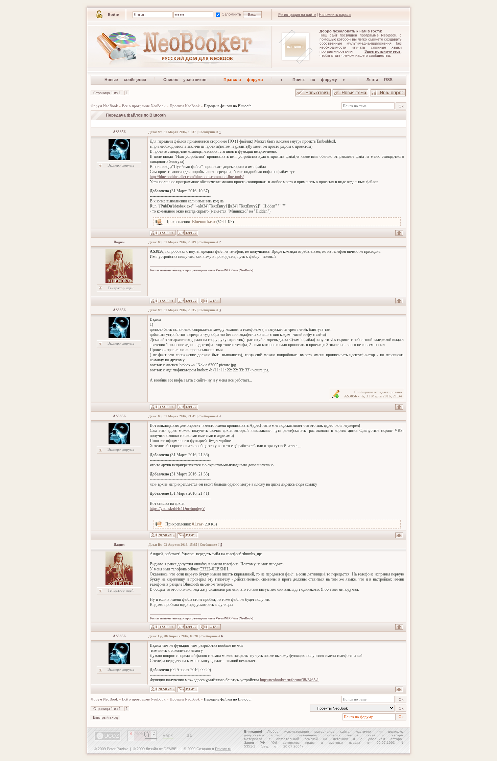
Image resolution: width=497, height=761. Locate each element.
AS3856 (119, 132)
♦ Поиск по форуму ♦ (315, 79)
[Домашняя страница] (210, 301)
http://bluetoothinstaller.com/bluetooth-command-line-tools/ (197, 176)
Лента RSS (379, 79)
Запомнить (232, 14)
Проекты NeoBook (185, 106)
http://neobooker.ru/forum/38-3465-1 (289, 680)
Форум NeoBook (104, 106)
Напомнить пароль (335, 15)
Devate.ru (223, 749)
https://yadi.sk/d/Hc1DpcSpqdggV (177, 508)
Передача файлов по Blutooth (228, 106)
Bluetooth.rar (203, 221)
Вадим (119, 242)
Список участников (185, 79)
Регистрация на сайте (297, 15)
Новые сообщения (125, 79)
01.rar (197, 524)
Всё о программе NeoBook (144, 106)
